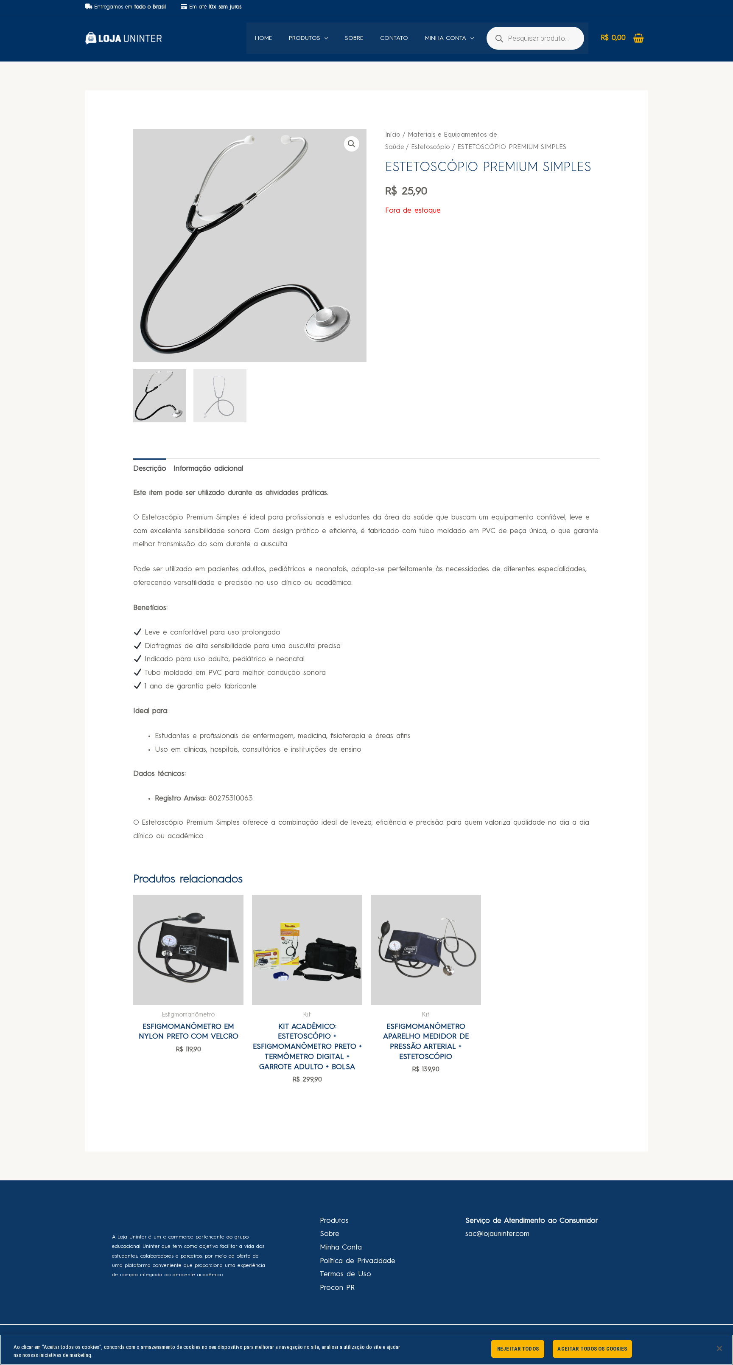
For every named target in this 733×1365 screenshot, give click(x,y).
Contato (394, 38)
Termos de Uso (345, 1274)
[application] (324, 38)
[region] (366, 1349)
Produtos (304, 38)
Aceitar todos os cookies (592, 1348)
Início (392, 135)
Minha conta (445, 38)
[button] (351, 144)
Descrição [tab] (149, 468)
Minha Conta (341, 1247)
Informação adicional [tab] (208, 468)
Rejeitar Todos (518, 1348)
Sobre (354, 38)
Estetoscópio (430, 147)
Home (263, 38)
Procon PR (337, 1288)
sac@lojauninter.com (497, 1234)
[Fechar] (719, 1348)
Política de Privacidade (357, 1261)
